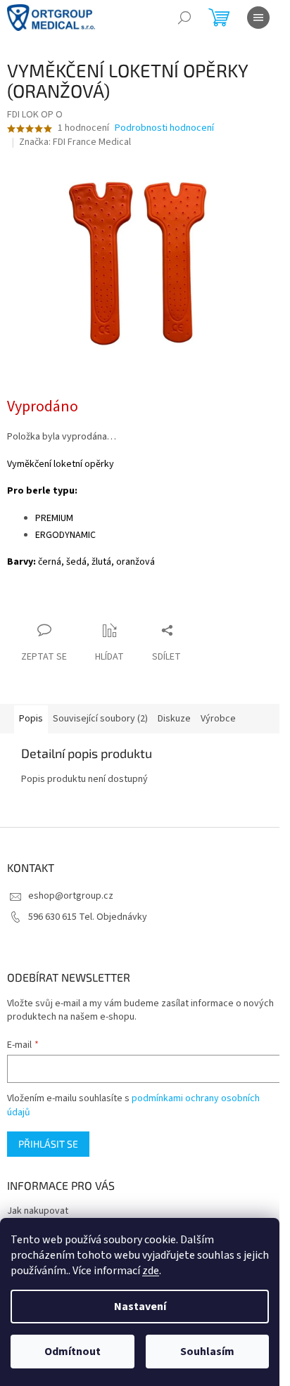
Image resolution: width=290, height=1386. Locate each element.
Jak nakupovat (37, 1211)
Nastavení (140, 1306)
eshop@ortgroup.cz (70, 896)
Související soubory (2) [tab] (100, 719)
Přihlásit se (48, 1144)
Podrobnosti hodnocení (164, 128)
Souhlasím (207, 1351)
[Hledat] (184, 18)
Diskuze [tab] (174, 719)
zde (150, 1270)
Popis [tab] (31, 719)
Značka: (75, 142)
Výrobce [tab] (218, 719)
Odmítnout (72, 1351)
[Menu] (258, 18)
